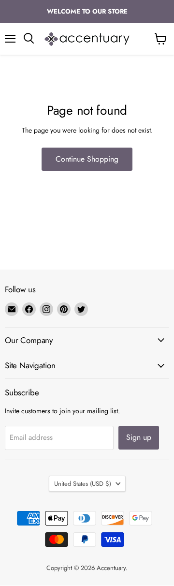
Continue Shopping (87, 159)
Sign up (138, 437)
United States (82, 483)
